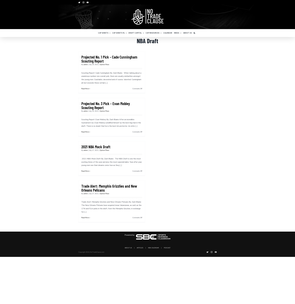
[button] (194, 33)
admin (86, 65)
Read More (85, 89)
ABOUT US (128, 248)
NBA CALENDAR (153, 248)
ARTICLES (140, 248)
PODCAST (167, 248)
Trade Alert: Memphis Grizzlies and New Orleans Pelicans (109, 188)
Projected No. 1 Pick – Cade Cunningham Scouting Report (109, 58)
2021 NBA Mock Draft (95, 146)
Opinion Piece (104, 65)
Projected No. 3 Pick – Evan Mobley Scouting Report (105, 105)
